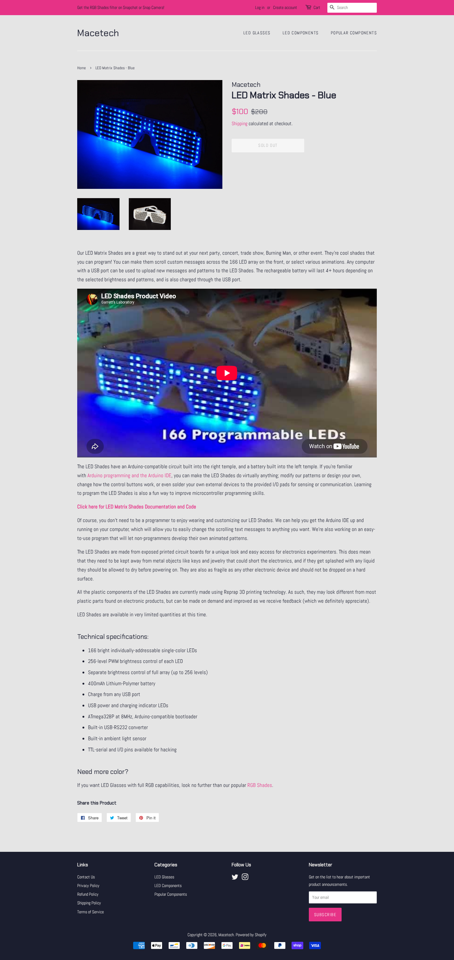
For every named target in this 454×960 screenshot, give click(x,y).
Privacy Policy (88, 885)
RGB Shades (259, 785)
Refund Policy (88, 894)
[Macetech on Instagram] (245, 878)
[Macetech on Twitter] (235, 878)
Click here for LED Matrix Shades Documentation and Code (136, 506)
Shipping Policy (89, 903)
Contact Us (86, 877)
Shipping (239, 123)
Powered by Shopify (251, 934)
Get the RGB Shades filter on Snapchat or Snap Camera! (120, 7)
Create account (285, 7)
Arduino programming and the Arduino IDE (129, 475)
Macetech (98, 33)
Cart (316, 7)
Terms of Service (90, 912)
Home (81, 68)
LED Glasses (256, 33)
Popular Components (354, 33)
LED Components (301, 33)
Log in (259, 7)
